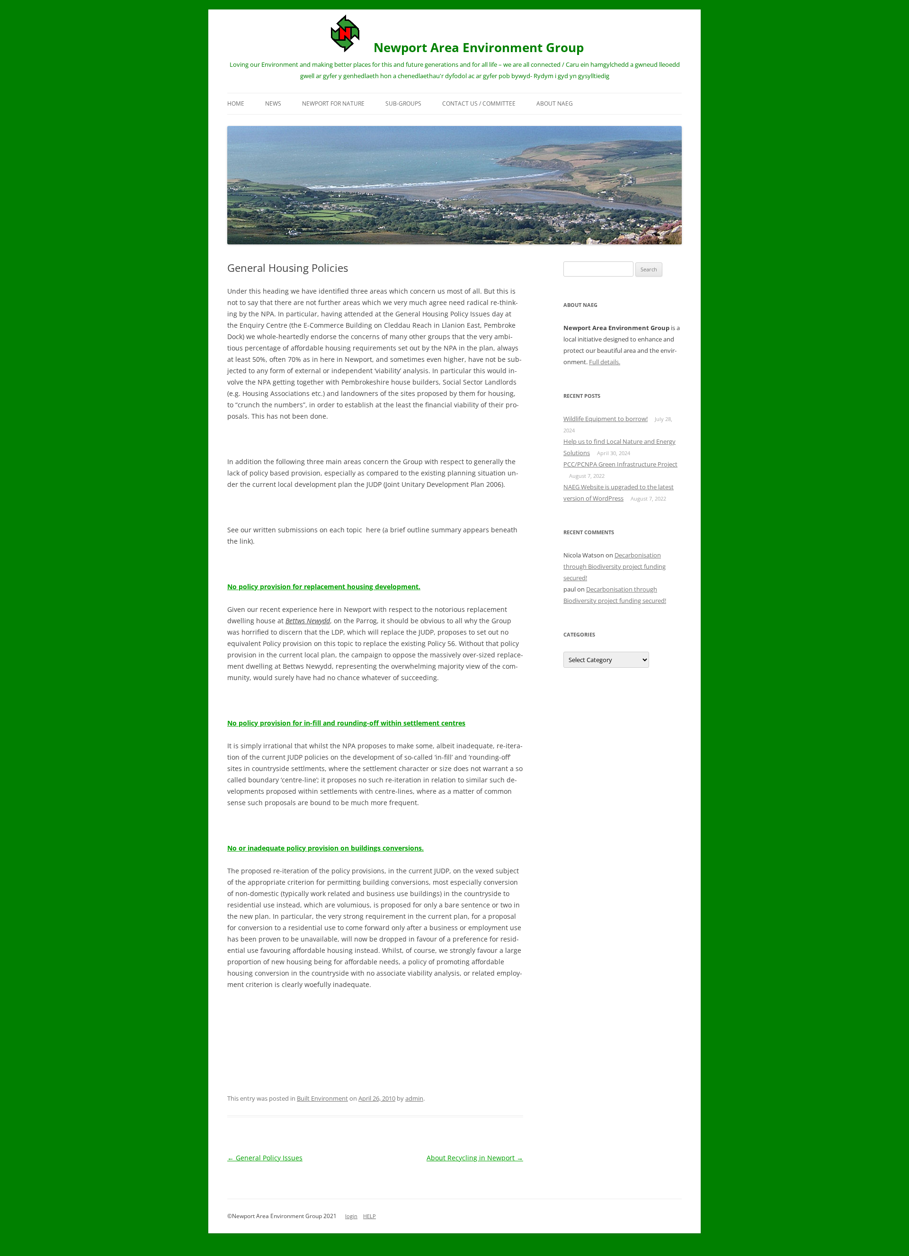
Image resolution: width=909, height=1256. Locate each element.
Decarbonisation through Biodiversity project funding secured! (614, 566)
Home (235, 103)
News (273, 103)
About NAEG (554, 103)
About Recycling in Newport (475, 1157)
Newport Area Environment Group (479, 47)
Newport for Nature (333, 103)
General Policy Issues (265, 1157)
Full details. (604, 362)
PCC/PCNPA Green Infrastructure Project (620, 464)
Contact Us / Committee (479, 103)
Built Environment (322, 1098)
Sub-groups (403, 103)
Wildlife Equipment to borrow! (605, 418)
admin (414, 1098)
